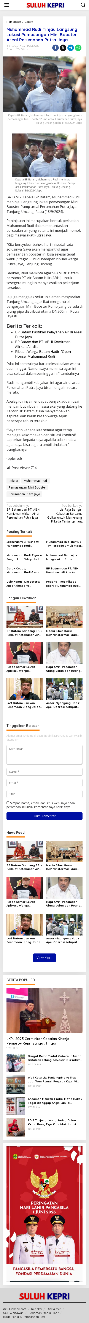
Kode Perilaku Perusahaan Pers (24, 1316)
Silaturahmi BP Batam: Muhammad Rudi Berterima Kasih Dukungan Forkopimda (22, 544)
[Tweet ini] (63, 48)
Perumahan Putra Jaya (24, 494)
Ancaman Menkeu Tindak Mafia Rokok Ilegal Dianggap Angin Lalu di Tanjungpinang (55, 1101)
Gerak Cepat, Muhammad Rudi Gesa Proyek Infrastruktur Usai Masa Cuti (22, 570)
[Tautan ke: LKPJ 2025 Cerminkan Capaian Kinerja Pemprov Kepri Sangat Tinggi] (44, 1010)
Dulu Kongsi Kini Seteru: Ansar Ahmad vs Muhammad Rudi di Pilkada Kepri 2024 (23, 583)
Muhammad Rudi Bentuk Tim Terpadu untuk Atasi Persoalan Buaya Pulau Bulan (63, 544)
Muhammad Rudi (36, 481)
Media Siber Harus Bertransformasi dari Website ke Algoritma (61, 633)
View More (44, 958)
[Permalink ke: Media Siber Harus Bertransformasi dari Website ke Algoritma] (64, 617)
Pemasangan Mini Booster (27, 487)
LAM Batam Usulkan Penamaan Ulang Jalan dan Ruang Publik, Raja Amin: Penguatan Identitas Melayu (23, 705)
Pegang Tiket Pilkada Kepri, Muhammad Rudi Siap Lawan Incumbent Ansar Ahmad (62, 583)
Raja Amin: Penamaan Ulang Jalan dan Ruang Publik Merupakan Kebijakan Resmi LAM (63, 669)
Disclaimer (54, 1309)
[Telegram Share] (70, 48)
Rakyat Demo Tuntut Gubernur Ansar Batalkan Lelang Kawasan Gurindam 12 (54, 1058)
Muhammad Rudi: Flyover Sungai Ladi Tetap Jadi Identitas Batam (24, 557)
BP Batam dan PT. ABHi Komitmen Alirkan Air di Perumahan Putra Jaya (23, 511)
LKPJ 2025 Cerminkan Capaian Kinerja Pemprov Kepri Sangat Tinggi (37, 1041)
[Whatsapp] (78, 48)
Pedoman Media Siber (44, 1313)
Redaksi (36, 1309)
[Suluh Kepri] (45, 5)
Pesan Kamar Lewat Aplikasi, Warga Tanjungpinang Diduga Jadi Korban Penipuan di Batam (24, 669)
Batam (10, 49)
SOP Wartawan (13, 1313)
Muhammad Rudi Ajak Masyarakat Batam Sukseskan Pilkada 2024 (63, 557)
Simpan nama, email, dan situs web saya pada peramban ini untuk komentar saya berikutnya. (40, 805)
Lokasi (13, 481)
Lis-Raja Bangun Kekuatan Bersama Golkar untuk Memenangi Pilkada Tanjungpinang (65, 513)
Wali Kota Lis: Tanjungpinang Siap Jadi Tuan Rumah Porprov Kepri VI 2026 (52, 1079)
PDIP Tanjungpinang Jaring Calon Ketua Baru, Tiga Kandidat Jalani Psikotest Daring (52, 1122)
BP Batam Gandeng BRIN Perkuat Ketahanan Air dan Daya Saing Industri (24, 633)
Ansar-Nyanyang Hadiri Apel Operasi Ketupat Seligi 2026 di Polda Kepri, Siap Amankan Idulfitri (63, 705)
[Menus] (6, 5)
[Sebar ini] (55, 48)
